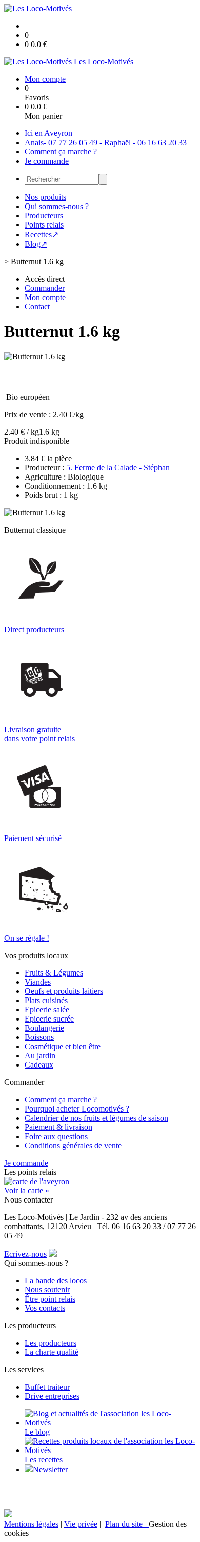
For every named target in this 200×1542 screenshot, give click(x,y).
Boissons (39, 1037)
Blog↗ (36, 244)
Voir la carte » (26, 1190)
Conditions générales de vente (73, 1145)
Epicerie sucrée (49, 1018)
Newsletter (50, 1469)
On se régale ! (26, 938)
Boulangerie (44, 1028)
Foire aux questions (56, 1136)
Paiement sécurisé (33, 838)
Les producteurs (50, 1343)
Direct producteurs (34, 629)
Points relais (44, 224)
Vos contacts (45, 1308)
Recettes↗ (41, 234)
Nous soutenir (47, 1289)
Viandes (38, 982)
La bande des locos (56, 1280)
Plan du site (127, 1524)
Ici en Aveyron (48, 133)
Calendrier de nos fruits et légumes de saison (96, 1118)
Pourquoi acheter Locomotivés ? (77, 1108)
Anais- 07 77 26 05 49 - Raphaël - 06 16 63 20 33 (106, 142)
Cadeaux (39, 1064)
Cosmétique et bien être (63, 1046)
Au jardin (40, 1055)
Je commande (47, 160)
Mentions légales (31, 1524)
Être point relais (50, 1299)
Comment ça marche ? (61, 151)
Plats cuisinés (46, 1000)
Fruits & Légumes (54, 972)
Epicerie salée (47, 1009)
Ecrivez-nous (25, 1254)
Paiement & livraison (58, 1127)
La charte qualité (51, 1352)
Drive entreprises (52, 1396)
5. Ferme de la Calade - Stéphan (118, 467)
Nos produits (45, 197)
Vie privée (80, 1524)
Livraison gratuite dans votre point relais (39, 734)
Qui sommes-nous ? (57, 206)
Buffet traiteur (47, 1386)
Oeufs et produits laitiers (64, 991)
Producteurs (44, 215)
